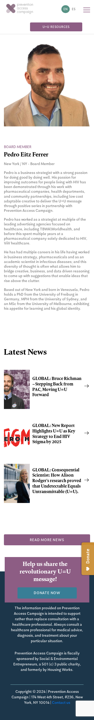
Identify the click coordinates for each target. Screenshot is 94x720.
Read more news (47, 540)
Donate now (47, 593)
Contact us (61, 702)
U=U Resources (56, 27)
